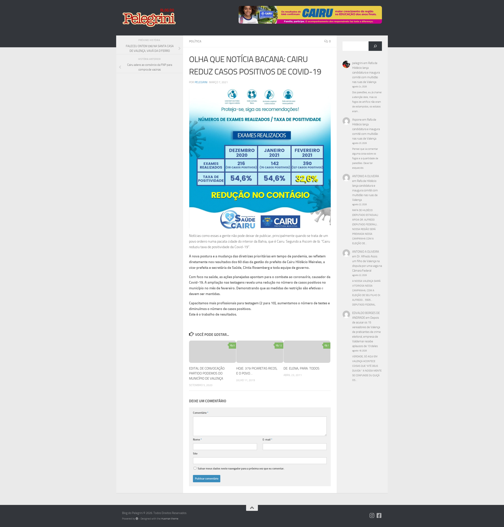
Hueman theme (169, 518)
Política (195, 41)
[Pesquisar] (375, 46)
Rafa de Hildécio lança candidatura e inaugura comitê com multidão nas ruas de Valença (366, 72)
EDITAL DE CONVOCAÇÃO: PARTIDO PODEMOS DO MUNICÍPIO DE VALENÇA (207, 373)
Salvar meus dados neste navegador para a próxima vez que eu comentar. (241, 468)
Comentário (200, 412)
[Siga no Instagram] (372, 515)
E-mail (267, 439)
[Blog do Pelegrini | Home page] (149, 18)
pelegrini (201, 82)
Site (195, 453)
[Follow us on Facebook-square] (379, 515)
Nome (197, 439)
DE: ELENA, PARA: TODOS (301, 368)
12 (280, 345)
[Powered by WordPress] (137, 518)
